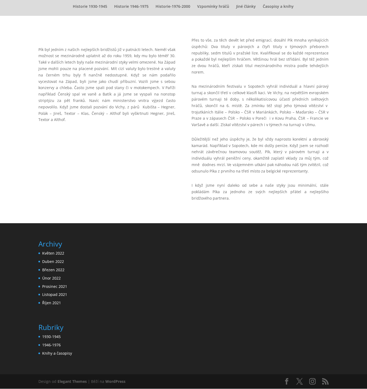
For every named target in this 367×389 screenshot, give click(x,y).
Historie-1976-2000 (173, 7)
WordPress (115, 381)
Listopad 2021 (54, 294)
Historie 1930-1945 (90, 7)
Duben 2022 (53, 261)
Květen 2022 (53, 253)
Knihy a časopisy (57, 353)
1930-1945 (51, 336)
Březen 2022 (53, 269)
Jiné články (246, 7)
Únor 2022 (51, 278)
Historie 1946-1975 (131, 7)
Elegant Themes (72, 381)
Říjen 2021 (51, 302)
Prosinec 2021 (54, 286)
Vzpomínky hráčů (213, 7)
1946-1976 (51, 344)
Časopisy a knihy (278, 7)
